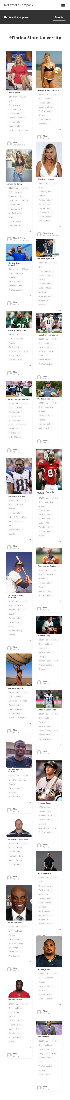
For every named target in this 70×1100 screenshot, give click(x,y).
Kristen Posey (45, 661)
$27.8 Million (44, 807)
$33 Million (43, 339)
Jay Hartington (45, 204)
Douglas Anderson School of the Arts (46, 271)
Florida (21, 117)
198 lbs (24, 403)
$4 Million (43, 183)
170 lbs (54, 94)
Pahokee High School (46, 527)
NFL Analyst (21, 424)
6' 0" (49, 811)
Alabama (49, 977)
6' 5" (40, 407)
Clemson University (46, 886)
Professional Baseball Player (46, 665)
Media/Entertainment (46, 212)
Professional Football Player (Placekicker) (46, 364)
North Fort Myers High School (16, 428)
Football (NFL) (15, 351)
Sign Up (59, 17)
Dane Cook (14, 200)
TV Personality (45, 216)
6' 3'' (40, 98)
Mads (15, 142)
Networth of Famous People (55, 235)
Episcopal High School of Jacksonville (46, 275)
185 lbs (53, 570)
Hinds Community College (46, 518)
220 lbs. (54, 498)
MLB (11, 626)
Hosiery (12, 130)
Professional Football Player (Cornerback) (46, 595)
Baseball (22, 609)
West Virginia (44, 1074)
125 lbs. (24, 188)
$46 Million (43, 498)
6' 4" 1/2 (12, 780)
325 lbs (54, 403)
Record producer (46, 915)
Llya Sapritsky (45, 208)
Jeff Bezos (43, 894)
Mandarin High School (46, 591)
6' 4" (10, 273)
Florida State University (16, 122)
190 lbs (42, 811)
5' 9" (40, 187)
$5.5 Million (14, 269)
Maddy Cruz (49, 233)
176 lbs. (53, 262)
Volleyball (43, 123)
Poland (19, 860)
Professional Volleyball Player (46, 111)
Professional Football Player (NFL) (46, 531)
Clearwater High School (16, 109)
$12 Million (13, 188)
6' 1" (40, 343)
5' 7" (10, 101)
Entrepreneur (15, 113)
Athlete (48, 98)
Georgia (42, 656)
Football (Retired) (16, 420)
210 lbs (24, 500)
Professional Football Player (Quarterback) (16, 290)
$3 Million (43, 570)
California (13, 701)
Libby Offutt (14, 517)
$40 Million (13, 403)
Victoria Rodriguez (46, 923)
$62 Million (13, 500)
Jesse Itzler (23, 130)
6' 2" (10, 338)
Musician (42, 907)
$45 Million (43, 403)
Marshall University (16, 521)
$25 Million (43, 877)
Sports (42, 115)
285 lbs (54, 339)
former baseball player (16, 622)
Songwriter (44, 300)
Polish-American (46, 359)
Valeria (49, 428)
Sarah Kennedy (15, 630)
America (19, 273)
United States (44, 119)
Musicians (43, 292)
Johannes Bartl (15, 209)
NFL (47, 523)
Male (41, 288)
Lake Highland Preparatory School (46, 898)
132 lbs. (23, 97)
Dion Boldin (44, 510)
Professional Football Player (16, 355)
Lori (51, 351)
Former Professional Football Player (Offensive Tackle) (46, 424)
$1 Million (43, 262)
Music (48, 288)
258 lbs (24, 843)
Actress (18, 192)
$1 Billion (13, 97)
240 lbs (25, 269)
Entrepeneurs (19, 145)
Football (12, 285)
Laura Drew (44, 828)
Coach (11, 614)
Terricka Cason (15, 359)
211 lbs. (24, 334)
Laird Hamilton (45, 107)
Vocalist (42, 304)
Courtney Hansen (46, 191)
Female (12, 117)
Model (11, 217)
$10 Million (43, 94)
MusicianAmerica (46, 911)
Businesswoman (16, 105)
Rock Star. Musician (46, 296)
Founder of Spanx (16, 126)
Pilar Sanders (14, 433)
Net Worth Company (18, 5)
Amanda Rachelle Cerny (16, 196)
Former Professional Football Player (46, 994)
